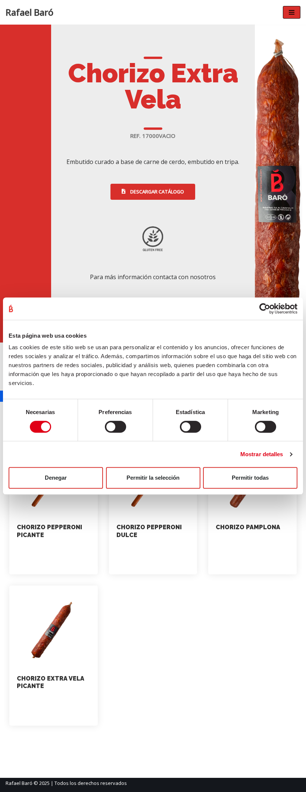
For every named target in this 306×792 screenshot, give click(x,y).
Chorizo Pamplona (248, 527)
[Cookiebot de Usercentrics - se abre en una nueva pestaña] (264, 308)
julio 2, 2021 (39, 562)
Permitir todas (250, 477)
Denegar (56, 477)
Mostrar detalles (261, 454)
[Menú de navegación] (291, 12)
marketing (37, 550)
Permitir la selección (153, 477)
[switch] (115, 427)
